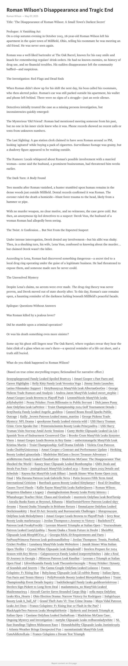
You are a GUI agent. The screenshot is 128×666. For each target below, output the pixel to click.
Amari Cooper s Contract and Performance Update (74, 449)
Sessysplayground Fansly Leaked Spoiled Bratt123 (38, 379)
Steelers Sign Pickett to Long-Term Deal (32, 587)
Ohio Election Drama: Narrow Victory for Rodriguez (67, 596)
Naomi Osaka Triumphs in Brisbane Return (47, 506)
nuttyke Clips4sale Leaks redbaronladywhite (84, 620)
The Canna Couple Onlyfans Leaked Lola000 (69, 568)
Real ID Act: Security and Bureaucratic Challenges (62, 511)
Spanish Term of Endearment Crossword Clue (36, 435)
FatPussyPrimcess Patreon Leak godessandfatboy (38, 539)
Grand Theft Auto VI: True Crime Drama (66, 601)
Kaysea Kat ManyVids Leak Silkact (44, 473)
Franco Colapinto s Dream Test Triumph (59, 634)
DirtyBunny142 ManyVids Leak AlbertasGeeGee (74, 388)
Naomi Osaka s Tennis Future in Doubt (73, 530)
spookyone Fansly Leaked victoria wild (62, 421)
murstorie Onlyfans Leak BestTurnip (97, 497)
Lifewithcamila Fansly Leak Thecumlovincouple (55, 563)
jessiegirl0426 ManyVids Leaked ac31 (54, 468)
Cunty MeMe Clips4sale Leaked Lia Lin (92, 431)
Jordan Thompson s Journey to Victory (69, 520)
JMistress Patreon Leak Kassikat (59, 558)
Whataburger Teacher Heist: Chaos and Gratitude (38, 497)
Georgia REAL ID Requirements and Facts (77, 535)
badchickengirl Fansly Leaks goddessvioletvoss (87, 582)
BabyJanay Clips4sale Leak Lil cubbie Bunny (70, 573)
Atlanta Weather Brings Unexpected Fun (35, 629)
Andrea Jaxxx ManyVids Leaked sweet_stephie (86, 393)
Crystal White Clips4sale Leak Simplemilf (54, 549)
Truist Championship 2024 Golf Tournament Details (81, 407)
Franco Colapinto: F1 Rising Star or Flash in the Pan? (64, 606)
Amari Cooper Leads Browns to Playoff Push (35, 398)
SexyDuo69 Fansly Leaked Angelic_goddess (34, 412)
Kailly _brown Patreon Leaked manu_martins (49, 416)
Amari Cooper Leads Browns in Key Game (44, 440)
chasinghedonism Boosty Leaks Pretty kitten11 (77, 492)
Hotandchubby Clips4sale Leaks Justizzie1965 (90, 625)
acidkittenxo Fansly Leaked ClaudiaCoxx (32, 459)
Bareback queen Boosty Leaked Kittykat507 (67, 483)
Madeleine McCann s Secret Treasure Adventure (74, 454)
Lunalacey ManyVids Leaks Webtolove (54, 544)
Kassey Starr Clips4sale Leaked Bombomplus (63, 464)
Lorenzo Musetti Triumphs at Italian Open (73, 525)
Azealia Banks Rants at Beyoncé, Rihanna (36, 501)
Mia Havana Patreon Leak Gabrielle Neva (43, 478)
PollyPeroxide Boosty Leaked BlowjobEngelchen (78, 577)
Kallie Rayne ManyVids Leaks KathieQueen (64, 487)
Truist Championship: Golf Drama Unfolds (56, 445)
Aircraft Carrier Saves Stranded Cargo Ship (58, 591)
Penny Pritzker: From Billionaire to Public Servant (59, 402)
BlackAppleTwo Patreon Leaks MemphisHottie (36, 610)
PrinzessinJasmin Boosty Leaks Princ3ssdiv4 (69, 426)
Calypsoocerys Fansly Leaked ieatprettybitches (70, 554)
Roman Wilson (14, 16)
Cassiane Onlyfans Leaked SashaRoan (50, 615)
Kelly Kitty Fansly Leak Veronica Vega (56, 383)
